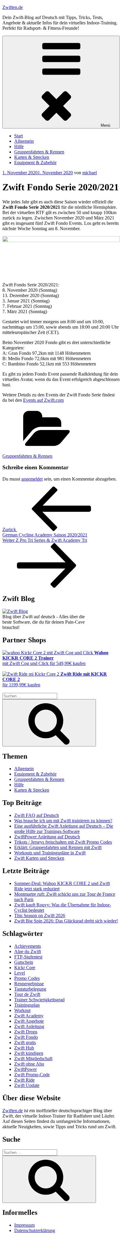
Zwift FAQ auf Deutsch (36, 815)
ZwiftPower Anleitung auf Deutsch (47, 836)
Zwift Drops (25, 1031)
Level (19, 972)
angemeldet (32, 478)
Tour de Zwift (27, 994)
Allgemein (24, 141)
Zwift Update (26, 1085)
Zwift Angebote (29, 1021)
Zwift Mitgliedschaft (33, 1058)
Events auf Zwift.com (43, 400)
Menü (105, 125)
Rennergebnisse (29, 983)
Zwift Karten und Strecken (39, 858)
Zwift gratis (25, 1042)
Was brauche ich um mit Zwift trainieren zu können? (63, 820)
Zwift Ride (24, 1079)
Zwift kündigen (28, 1053)
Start (18, 135)
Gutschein (23, 962)
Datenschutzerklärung (34, 1230)
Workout (22, 1010)
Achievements (27, 946)
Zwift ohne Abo (29, 1063)
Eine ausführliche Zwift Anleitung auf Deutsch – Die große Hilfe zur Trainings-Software (63, 828)
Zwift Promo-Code (32, 1074)
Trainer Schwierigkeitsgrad (39, 999)
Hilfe (19, 146)
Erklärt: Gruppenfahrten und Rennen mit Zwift (58, 847)
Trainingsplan (27, 1005)
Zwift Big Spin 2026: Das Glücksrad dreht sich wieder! (66, 920)
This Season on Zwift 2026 (39, 915)
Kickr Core (24, 967)
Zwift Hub (24, 1047)
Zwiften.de (12, 7)
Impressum (24, 1225)
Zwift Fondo (26, 1037)
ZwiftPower (25, 1069)
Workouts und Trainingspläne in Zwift (50, 852)
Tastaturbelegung (30, 988)
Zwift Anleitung (29, 1026)
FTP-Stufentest (28, 956)
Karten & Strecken (31, 157)
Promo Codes (27, 978)
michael (89, 172)
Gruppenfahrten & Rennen (39, 151)
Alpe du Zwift (27, 951)
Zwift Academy (29, 1015)
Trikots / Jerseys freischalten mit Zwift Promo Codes (63, 842)
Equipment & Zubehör (35, 162)
